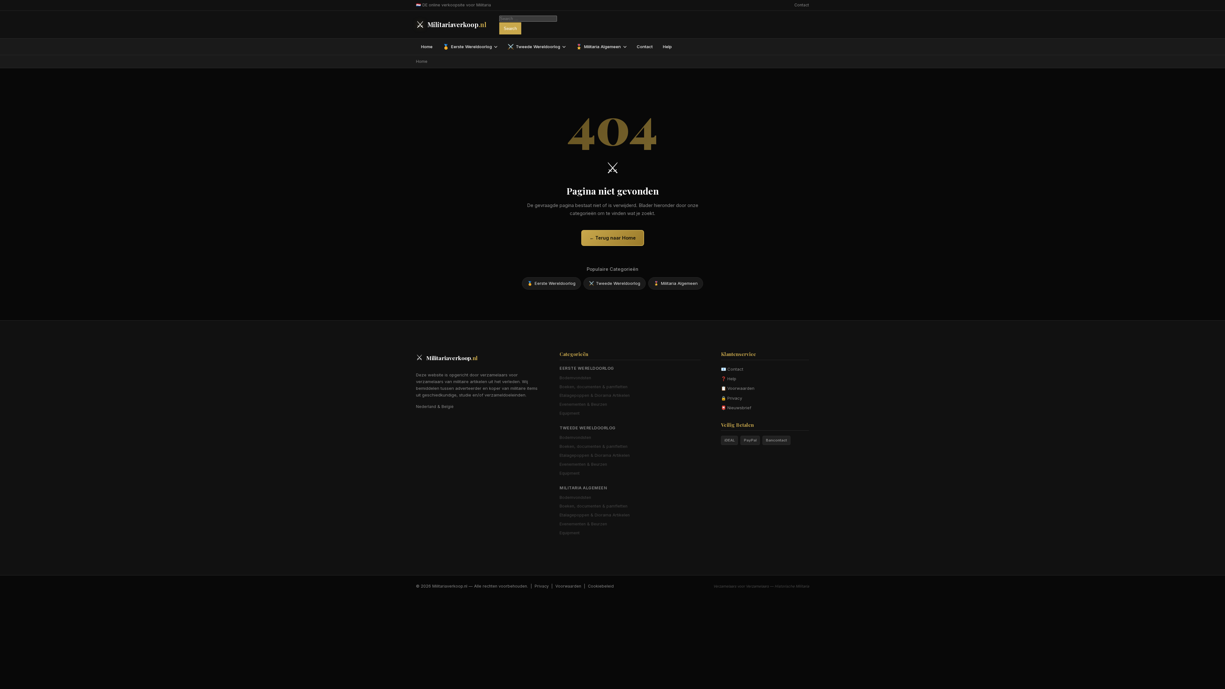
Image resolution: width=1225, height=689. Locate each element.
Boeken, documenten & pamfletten (593, 386)
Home (427, 46)
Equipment (570, 413)
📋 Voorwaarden (737, 388)
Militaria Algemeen (598, 46)
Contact (801, 5)
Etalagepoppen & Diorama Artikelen (595, 395)
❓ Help (728, 378)
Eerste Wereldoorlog (467, 46)
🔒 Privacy (731, 398)
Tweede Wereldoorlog (534, 46)
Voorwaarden (568, 586)
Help (667, 46)
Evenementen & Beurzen (583, 404)
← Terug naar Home (613, 238)
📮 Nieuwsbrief (736, 407)
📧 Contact (732, 369)
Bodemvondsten (575, 377)
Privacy (542, 586)
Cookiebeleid (601, 586)
